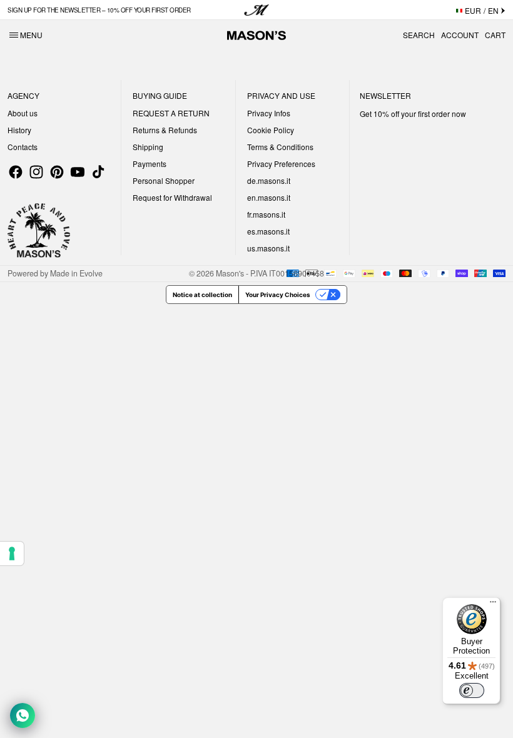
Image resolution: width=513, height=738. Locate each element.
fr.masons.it (266, 214)
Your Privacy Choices (277, 294)
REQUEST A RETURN (171, 113)
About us (23, 113)
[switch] (471, 690)
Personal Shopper (164, 180)
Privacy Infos (268, 113)
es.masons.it (268, 231)
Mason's (231, 273)
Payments (149, 163)
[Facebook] (16, 172)
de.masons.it (268, 180)
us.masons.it (268, 248)
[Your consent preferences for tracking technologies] (12, 553)
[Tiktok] (98, 172)
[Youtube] (77, 172)
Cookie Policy (270, 129)
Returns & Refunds (165, 129)
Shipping (148, 146)
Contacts (23, 146)
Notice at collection (202, 294)
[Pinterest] (57, 172)
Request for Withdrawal (172, 197)
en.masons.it (268, 197)
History (19, 129)
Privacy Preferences (281, 163)
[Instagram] (36, 172)
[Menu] (492, 604)
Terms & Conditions (280, 146)
